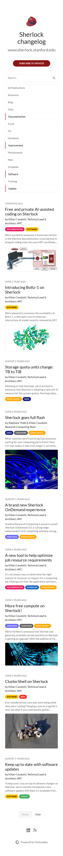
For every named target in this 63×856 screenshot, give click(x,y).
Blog (10, 102)
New (10, 159)
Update (12, 188)
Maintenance (15, 152)
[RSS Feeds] (34, 829)
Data (10, 109)
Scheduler (13, 166)
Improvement (15, 145)
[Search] (54, 77)
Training (12, 181)
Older (38, 814)
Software (13, 174)
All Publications (16, 87)
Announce (13, 95)
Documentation (16, 116)
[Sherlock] (31, 22)
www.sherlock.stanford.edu (31, 49)
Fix (9, 130)
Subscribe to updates (31, 63)
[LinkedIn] (30, 829)
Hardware (13, 138)
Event (11, 123)
